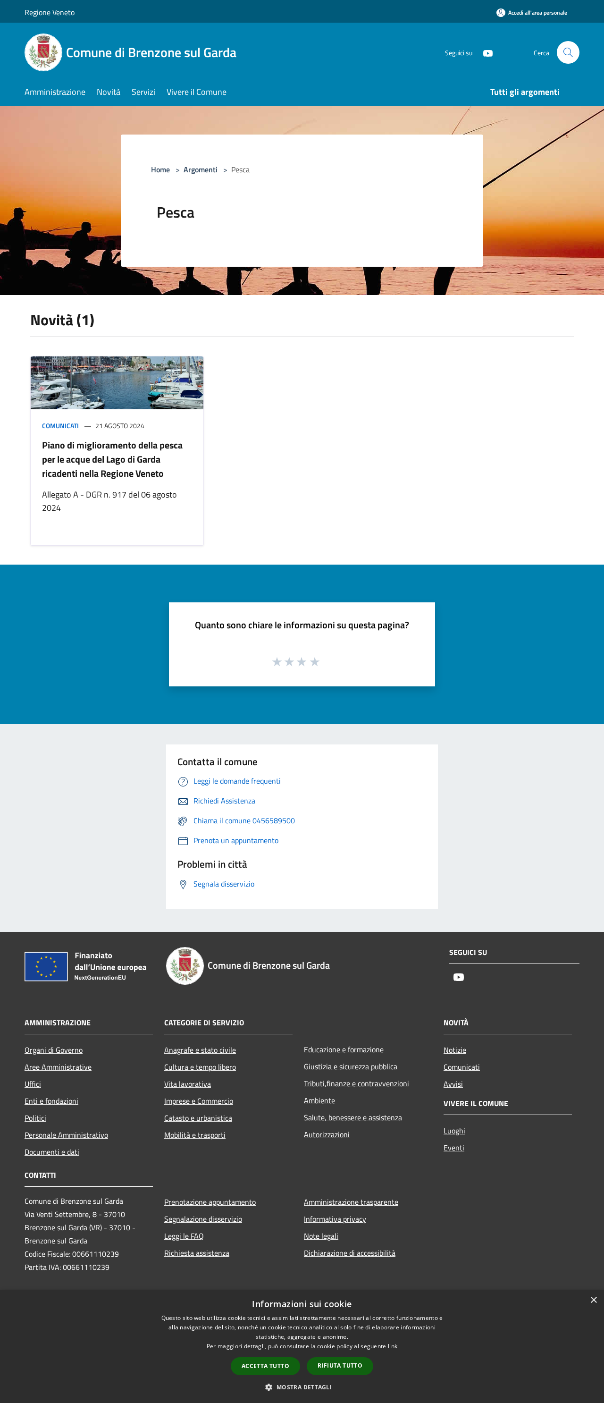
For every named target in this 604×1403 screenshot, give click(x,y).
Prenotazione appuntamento (210, 1202)
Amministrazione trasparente (351, 1202)
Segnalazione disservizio (203, 1219)
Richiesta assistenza (196, 1253)
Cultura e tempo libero (200, 1067)
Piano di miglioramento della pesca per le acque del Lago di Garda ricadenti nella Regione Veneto (112, 459)
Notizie (455, 1050)
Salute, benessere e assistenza (353, 1117)
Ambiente (319, 1100)
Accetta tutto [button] (265, 1366)
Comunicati (60, 426)
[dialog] (302, 1346)
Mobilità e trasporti (195, 1135)
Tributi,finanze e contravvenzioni (356, 1083)
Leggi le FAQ (184, 1236)
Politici (35, 1118)
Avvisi (453, 1084)
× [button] (593, 1300)
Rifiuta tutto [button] (340, 1365)
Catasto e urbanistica (198, 1118)
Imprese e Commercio (198, 1101)
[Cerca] (568, 52)
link (392, 1346)
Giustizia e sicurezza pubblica (350, 1066)
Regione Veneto (50, 12)
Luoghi (454, 1130)
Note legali (321, 1236)
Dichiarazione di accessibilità (349, 1253)
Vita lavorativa (187, 1084)
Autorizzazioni (327, 1134)
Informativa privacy (335, 1219)
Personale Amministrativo (66, 1135)
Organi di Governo (54, 1050)
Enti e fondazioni (51, 1101)
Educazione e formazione (344, 1049)
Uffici (33, 1084)
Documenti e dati (52, 1152)
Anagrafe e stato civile (200, 1050)
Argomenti (201, 169)
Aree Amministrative (58, 1067)
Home (160, 169)
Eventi (454, 1147)
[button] (301, 1387)
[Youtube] (484, 52)
